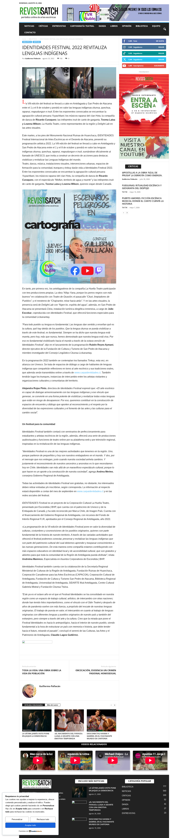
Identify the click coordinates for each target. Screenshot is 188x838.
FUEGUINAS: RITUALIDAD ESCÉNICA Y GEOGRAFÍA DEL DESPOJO (142, 187)
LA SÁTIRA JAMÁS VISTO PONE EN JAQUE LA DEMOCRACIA (35, 734)
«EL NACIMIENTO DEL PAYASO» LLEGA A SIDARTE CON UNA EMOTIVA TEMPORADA (68, 736)
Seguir (161, 47)
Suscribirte (159, 66)
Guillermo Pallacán (33, 58)
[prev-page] (111, 705)
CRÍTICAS (43, 26)
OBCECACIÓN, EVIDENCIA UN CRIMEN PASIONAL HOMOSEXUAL (95, 672)
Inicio (24, 39)
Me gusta (160, 41)
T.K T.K (124, 192)
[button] (164, 29)
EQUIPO (156, 26)
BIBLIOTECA (142, 26)
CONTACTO (30, 32)
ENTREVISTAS (59, 26)
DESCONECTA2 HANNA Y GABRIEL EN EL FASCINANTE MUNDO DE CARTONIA (99, 736)
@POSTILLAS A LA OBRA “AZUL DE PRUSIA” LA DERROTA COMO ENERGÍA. (142, 174)
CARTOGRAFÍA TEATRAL (82, 26)
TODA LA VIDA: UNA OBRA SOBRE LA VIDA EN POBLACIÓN (41, 672)
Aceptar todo (30, 825)
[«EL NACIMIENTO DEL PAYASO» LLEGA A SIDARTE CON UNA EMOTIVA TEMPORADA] (69, 720)
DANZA (102, 26)
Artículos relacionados (34, 705)
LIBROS (114, 26)
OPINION (126, 800)
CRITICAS (126, 795)
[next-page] (114, 705)
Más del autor (52, 705)
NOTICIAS (29, 26)
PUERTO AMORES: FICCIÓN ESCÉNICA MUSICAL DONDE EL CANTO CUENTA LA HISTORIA (143, 201)
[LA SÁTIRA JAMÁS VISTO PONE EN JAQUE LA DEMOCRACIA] (37, 720)
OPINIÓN (126, 26)
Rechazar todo (43, 819)
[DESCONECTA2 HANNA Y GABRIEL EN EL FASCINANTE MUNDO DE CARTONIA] (101, 720)
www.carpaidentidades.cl (87, 372)
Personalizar (17, 819)
